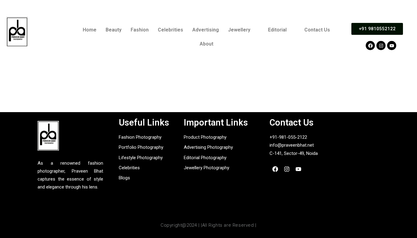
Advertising (205, 30)
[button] (243, 30)
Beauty (113, 30)
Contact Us (317, 30)
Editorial (277, 30)
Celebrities (170, 30)
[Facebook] (370, 45)
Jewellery (239, 30)
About (206, 44)
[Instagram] (381, 45)
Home (89, 30)
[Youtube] (391, 45)
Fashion (140, 30)
